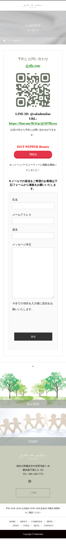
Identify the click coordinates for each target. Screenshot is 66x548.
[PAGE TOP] (33, 366)
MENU (50, 521)
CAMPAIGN (36, 521)
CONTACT (48, 525)
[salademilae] (33, 456)
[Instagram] (29, 481)
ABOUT (23, 521)
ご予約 (33, 493)
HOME (12, 521)
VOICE (26, 525)
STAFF (16, 525)
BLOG (36, 525)
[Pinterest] (36, 481)
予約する (33, 154)
